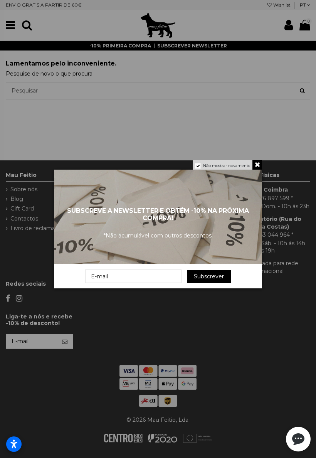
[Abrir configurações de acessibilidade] (14, 444)
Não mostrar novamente (226, 165)
